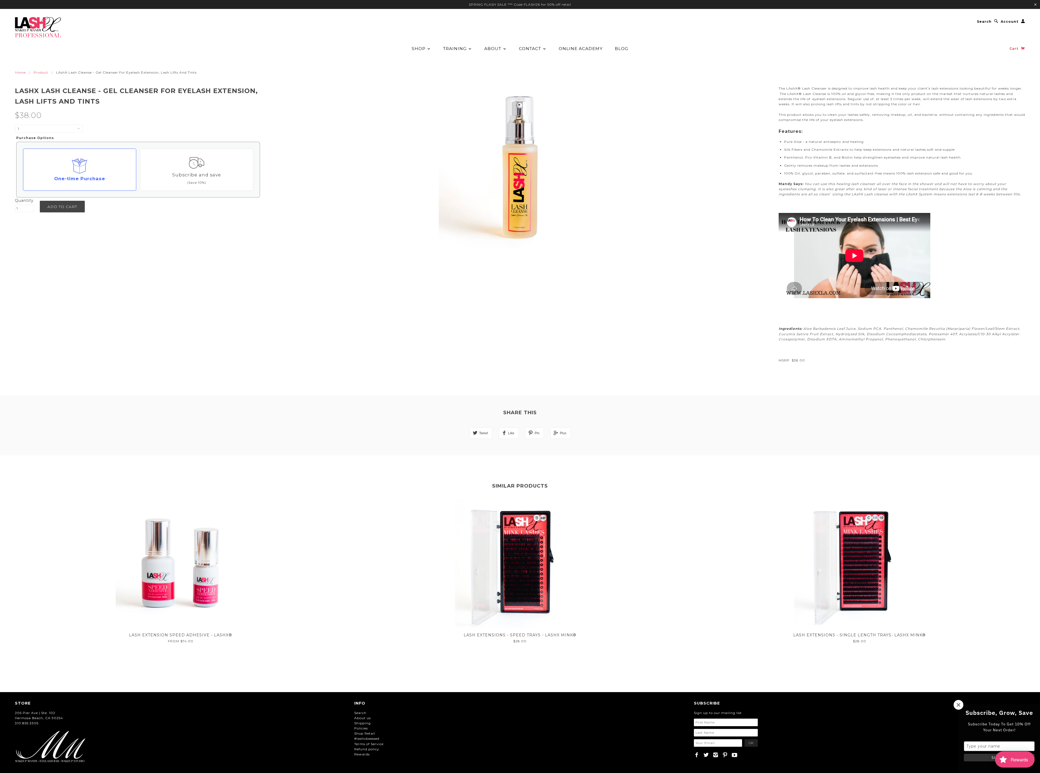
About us (362, 718)
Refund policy (366, 749)
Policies (361, 728)
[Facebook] (697, 755)
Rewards (362, 754)
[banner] (38, 27)
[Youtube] (734, 755)
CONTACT (530, 48)
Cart (1014, 49)
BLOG (621, 48)
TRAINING (455, 48)
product (41, 72)
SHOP (419, 48)
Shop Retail (364, 733)
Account (1009, 21)
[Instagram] (716, 755)
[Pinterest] (725, 755)
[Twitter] (706, 755)
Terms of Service (369, 744)
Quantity (24, 200)
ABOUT (493, 48)
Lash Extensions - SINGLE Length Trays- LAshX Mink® (859, 635)
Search (984, 21)
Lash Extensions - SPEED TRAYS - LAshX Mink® (520, 635)
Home (20, 72)
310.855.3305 (26, 723)
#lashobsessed (366, 738)
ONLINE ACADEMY (581, 48)
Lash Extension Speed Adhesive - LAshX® (180, 635)
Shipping (362, 723)
